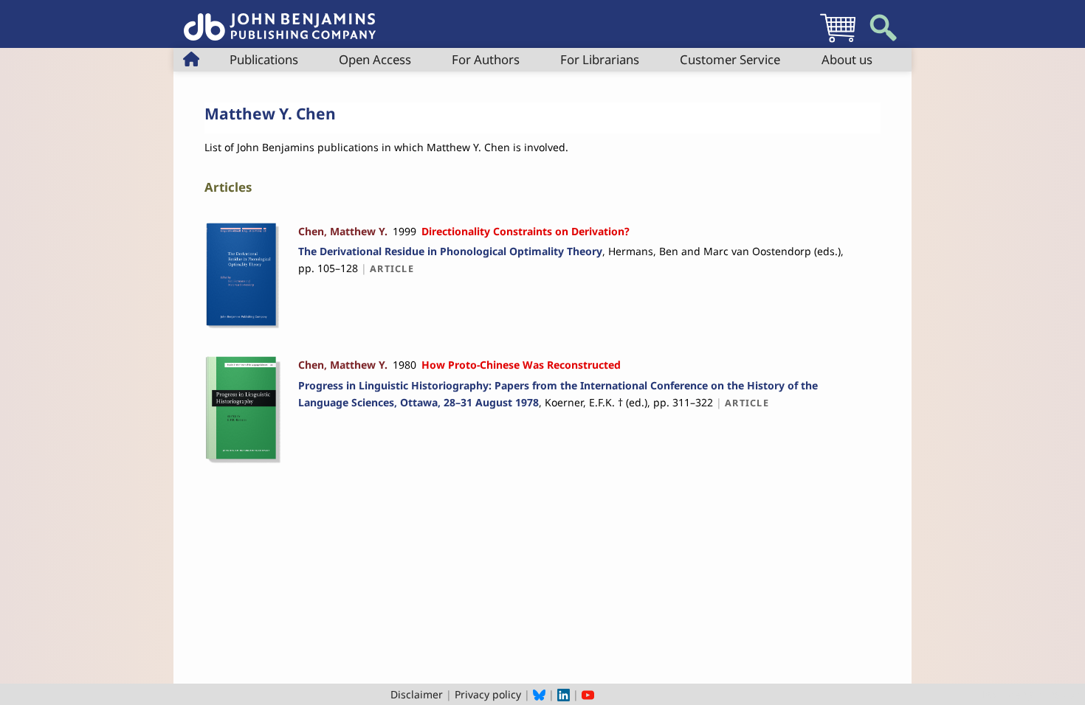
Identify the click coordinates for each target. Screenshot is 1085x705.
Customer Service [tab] (730, 59)
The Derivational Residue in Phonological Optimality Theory (450, 251)
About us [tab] (847, 59)
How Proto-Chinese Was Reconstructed (521, 365)
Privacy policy (488, 694)
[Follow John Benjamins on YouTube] (588, 694)
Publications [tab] (264, 59)
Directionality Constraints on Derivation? (525, 231)
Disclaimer (416, 694)
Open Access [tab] (375, 59)
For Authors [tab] (486, 59)
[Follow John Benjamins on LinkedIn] (563, 694)
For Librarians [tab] (599, 59)
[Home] (280, 19)
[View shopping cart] (837, 42)
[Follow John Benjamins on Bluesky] (539, 694)
